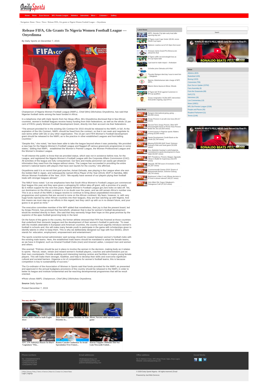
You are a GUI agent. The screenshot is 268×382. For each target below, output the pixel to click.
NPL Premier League (60, 15)
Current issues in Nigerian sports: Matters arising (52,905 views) (163, 132)
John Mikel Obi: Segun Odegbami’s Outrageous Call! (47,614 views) (161, 183)
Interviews (85, 15)
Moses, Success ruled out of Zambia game (105, 318)
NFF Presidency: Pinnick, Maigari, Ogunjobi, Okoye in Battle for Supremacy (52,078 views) (164, 159)
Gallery (114, 15)
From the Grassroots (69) (197, 91)
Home (27, 15)
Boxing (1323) (193, 79)
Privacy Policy (31, 371)
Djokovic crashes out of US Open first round (164, 45)
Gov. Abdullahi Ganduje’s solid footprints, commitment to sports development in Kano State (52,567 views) (164, 152)
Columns (103, 15)
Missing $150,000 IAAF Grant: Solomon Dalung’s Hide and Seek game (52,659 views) (162, 145)
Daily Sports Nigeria (149, 371)
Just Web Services (152, 375)
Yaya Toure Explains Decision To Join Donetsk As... (72, 318)
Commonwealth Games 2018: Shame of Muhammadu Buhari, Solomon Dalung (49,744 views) (163, 171)
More (93, 15)
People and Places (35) (196, 109)
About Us (52, 371)
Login (24, 373)
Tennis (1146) (193, 116)
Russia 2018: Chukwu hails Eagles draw (37, 318)
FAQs (24, 371)
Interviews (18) (193, 97)
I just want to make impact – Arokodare (162, 63)
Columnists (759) (194, 82)
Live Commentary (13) (196, 100)
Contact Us (59, 371)
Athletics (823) (193, 73)
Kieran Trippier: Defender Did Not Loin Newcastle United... (105, 343)
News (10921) (193, 103)
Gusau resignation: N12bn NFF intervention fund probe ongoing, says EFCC (164, 99)
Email (175, 371)
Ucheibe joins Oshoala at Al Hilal (160, 68)
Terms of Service (42, 371)
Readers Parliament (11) (197, 112)
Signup (30, 373)
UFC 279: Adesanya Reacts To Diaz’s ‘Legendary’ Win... (38, 343)
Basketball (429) (194, 76)
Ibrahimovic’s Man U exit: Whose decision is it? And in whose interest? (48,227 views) (164, 177)
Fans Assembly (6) (195, 88)
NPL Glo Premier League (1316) (200, 106)
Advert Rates (68, 371)
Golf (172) (191, 94)
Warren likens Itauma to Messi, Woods (162, 86)
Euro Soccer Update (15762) (198, 85)
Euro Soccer (44, 15)
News (34, 15)
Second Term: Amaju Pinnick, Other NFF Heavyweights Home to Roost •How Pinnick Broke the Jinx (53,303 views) (164, 126)
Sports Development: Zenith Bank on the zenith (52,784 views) (163, 138)
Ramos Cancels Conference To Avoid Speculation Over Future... (71, 343)
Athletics (74, 15)
